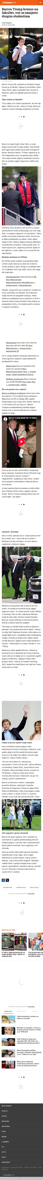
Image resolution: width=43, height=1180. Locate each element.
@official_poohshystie (14, 379)
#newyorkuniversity (13, 282)
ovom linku (31, 893)
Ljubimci (5, 1142)
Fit (3, 1147)
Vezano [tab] (34, 1011)
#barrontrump (15, 280)
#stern (20, 372)
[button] (40, 2)
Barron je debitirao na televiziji (14, 393)
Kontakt (26, 1167)
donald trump (7, 887)
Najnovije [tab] (8, 1011)
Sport (4, 1116)
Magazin (5, 1121)
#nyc (25, 372)
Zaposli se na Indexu (16, 1167)
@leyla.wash (11, 366)
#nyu (8, 280)
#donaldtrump (27, 282)
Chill (4, 1157)
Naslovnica (7, 1106)
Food (4, 1131)
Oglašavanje (5, 1167)
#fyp (33, 382)
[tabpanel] (21, 1043)
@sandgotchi (11, 343)
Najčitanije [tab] (21, 1011)
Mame (4, 1137)
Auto (4, 1152)
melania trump (21, 887)
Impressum (33, 1167)
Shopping (6, 1126)
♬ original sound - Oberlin (16, 385)
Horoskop (6, 1162)
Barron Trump (34, 887)
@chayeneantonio (13, 277)
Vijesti (5, 1111)
